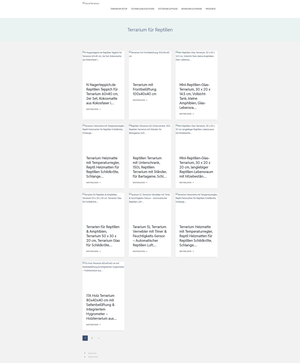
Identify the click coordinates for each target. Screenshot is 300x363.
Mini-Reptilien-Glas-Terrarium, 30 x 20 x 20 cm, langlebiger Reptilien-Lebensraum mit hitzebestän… (196, 167)
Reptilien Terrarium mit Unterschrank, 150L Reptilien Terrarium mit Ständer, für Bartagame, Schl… (150, 167)
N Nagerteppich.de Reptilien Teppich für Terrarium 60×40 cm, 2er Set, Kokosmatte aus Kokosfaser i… (102, 93)
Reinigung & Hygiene (191, 9)
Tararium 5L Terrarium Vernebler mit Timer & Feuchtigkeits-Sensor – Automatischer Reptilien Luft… (150, 236)
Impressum (92, 353)
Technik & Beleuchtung (142, 9)
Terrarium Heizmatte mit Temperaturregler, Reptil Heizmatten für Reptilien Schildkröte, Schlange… (103, 167)
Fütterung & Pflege (168, 9)
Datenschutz (93, 357)
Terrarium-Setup (118, 9)
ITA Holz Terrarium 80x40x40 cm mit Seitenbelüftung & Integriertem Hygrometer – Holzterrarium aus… (101, 307)
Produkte (211, 9)
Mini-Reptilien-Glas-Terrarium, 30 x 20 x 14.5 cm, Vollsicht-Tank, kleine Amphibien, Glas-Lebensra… (194, 96)
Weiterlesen (93, 109)
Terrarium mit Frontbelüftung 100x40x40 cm (144, 89)
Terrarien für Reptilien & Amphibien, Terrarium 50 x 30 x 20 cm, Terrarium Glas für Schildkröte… (103, 236)
